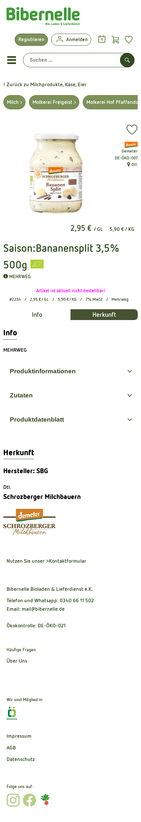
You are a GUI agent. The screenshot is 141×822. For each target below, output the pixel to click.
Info (37, 314)
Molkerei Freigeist (52, 102)
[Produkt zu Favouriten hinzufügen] (132, 129)
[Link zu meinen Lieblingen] (128, 39)
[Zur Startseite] (43, 18)
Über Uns (17, 661)
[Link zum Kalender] (102, 39)
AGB (11, 748)
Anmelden (77, 39)
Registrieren (31, 39)
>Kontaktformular (66, 561)
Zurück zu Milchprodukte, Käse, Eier (46, 84)
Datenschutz (21, 759)
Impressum (19, 736)
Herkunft (104, 314)
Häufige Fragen (21, 649)
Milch (13, 102)
